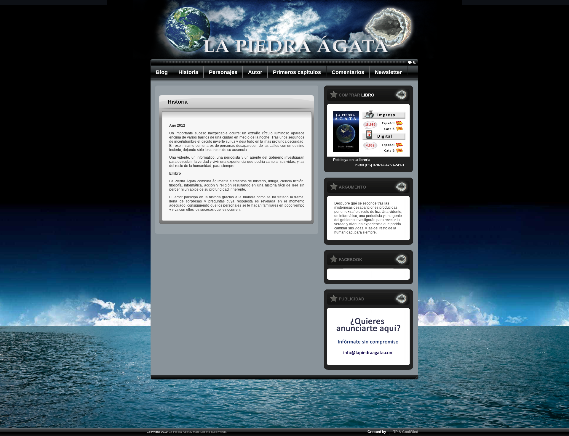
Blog (162, 72)
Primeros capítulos (297, 72)
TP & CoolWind (405, 432)
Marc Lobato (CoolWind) (209, 431)
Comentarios (348, 72)
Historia (188, 72)
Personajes (223, 72)
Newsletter (388, 72)
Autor (255, 72)
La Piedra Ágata (180, 431)
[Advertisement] (284, 407)
